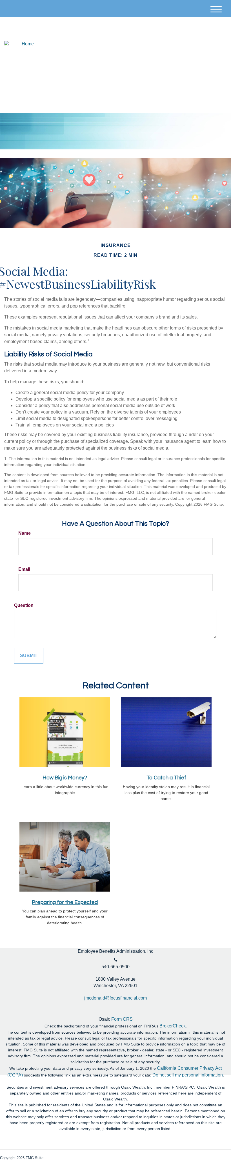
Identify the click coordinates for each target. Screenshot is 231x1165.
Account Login (189, 41)
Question (24, 605)
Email (24, 569)
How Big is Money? (65, 778)
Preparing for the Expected (65, 902)
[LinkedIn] (218, 42)
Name (24, 533)
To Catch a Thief (166, 778)
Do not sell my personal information (187, 1075)
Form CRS (122, 1019)
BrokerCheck (172, 1025)
